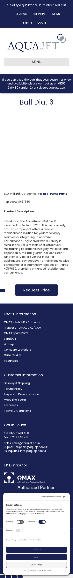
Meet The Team (15, 400)
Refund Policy (13, 389)
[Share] (14, 576)
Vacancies (11, 361)
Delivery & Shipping (17, 383)
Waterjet (10, 344)
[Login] (51, 22)
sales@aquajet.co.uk (51, 88)
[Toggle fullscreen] (8, 576)
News (55, 14)
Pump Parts (58, 194)
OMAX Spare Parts (16, 333)
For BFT (43, 194)
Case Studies (13, 355)
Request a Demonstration (21, 394)
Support (38, 14)
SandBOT (10, 339)
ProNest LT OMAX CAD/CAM (22, 328)
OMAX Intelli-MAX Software (22, 322)
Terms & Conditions (17, 411)
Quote (42, 23)
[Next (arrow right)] (2, 290)
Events (27, 23)
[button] (36, 290)
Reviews (20, 14)
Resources (11, 405)
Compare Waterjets (17, 350)
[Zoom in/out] (2, 576)
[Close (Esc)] (20, 576)
